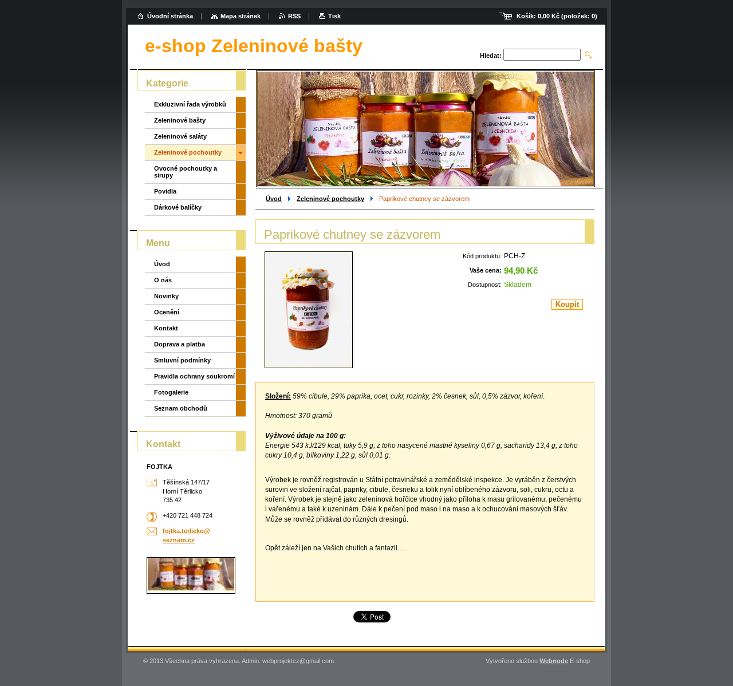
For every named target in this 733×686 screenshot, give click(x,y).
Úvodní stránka (170, 16)
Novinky (166, 296)
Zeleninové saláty (180, 136)
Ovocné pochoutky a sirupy (185, 172)
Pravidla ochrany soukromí (194, 376)
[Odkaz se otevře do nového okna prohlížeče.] (309, 309)
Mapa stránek (240, 16)
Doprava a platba (179, 344)
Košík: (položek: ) (557, 16)
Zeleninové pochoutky (330, 198)
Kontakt (166, 328)
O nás (163, 280)
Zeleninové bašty (180, 120)
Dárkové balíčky (178, 207)
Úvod (274, 198)
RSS (294, 16)
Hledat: (491, 55)
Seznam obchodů (180, 408)
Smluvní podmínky (182, 360)
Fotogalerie (171, 392)
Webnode (553, 660)
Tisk (334, 16)
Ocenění (166, 312)
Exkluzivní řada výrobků (190, 104)
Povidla (165, 191)
